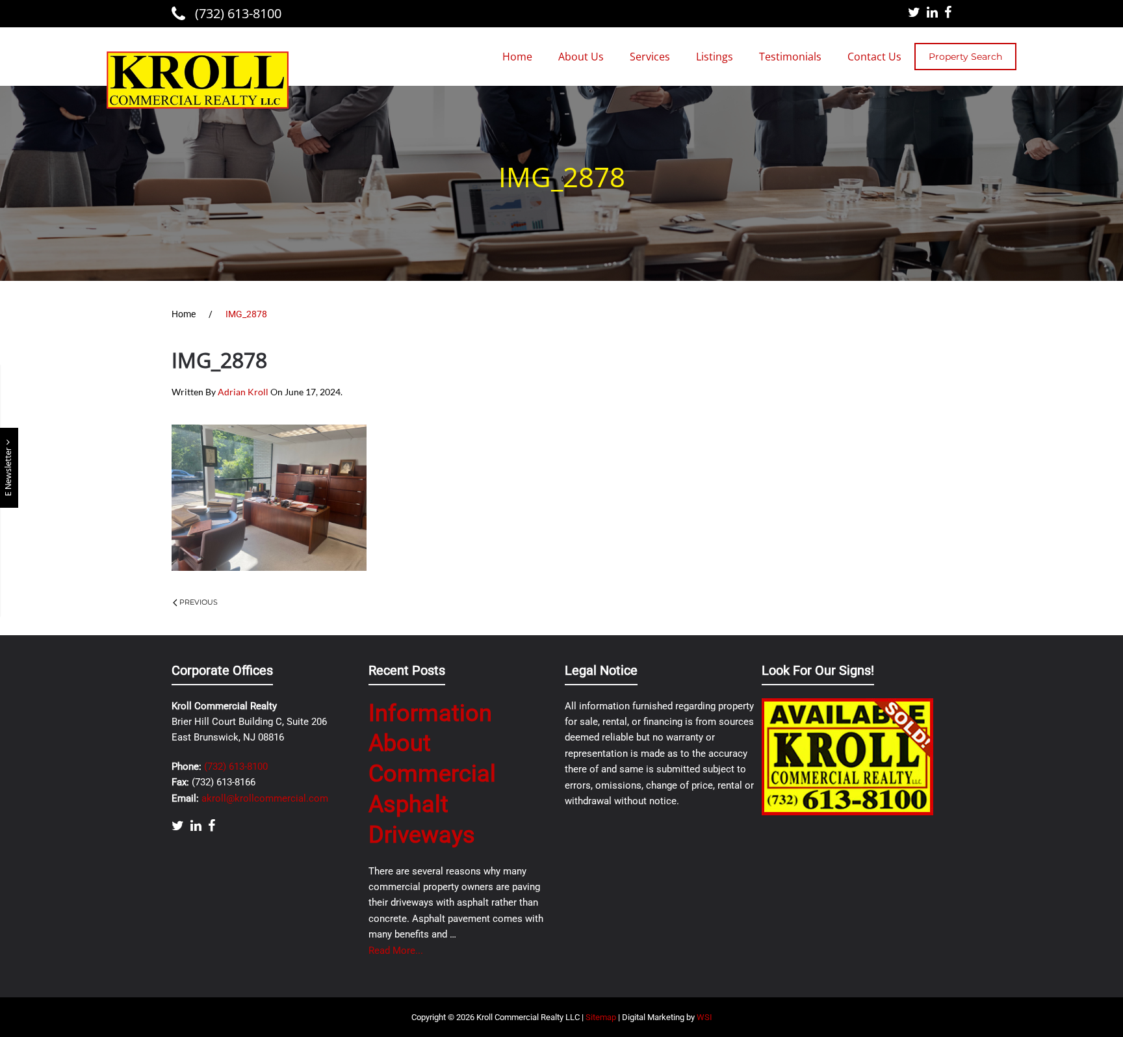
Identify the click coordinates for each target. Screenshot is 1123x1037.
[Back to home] (198, 80)
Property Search (965, 56)
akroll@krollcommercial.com (264, 798)
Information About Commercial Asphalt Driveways (432, 774)
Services (650, 56)
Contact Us (874, 56)
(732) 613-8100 (236, 13)
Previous (198, 602)
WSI (704, 1017)
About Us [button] (581, 56)
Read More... (395, 950)
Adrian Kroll (243, 391)
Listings (714, 56)
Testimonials (790, 56)
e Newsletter (8, 470)
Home (517, 56)
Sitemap (601, 1017)
